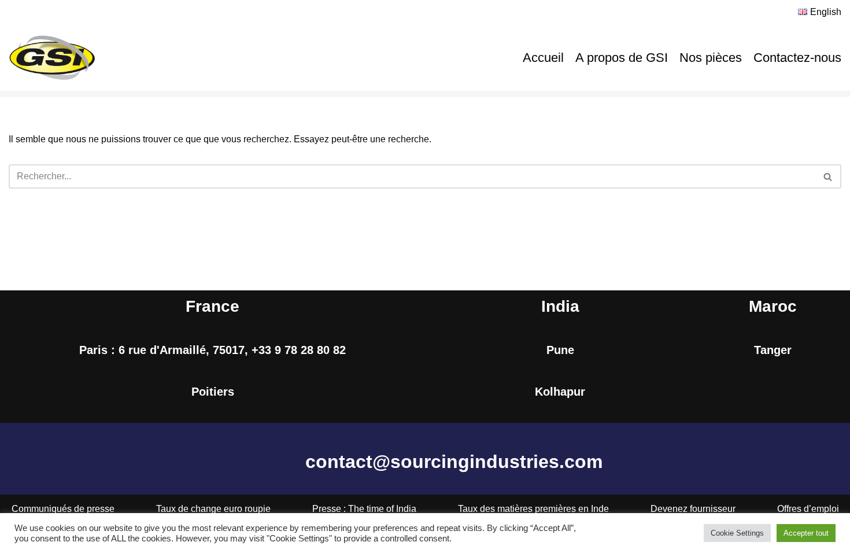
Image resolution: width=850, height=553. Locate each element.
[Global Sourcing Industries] (52, 58)
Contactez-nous (797, 57)
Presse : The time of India (364, 509)
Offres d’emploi (808, 509)
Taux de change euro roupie (213, 509)
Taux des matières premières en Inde (533, 509)
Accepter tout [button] (806, 533)
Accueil (543, 57)
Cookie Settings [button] (737, 533)
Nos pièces (710, 57)
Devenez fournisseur (693, 509)
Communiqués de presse (63, 509)
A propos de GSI (621, 57)
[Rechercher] (828, 176)
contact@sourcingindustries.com (454, 461)
